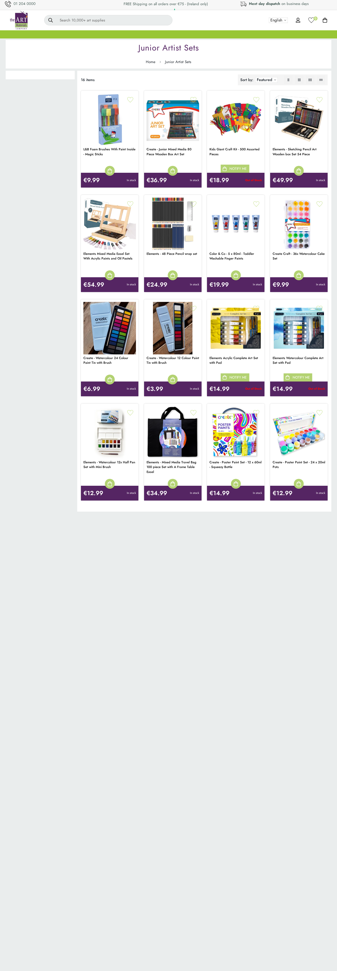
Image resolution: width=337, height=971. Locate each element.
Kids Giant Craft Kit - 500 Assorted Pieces (234, 151)
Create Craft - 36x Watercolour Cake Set (299, 256)
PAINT (73, 34)
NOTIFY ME (238, 168)
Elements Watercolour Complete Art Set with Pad (298, 360)
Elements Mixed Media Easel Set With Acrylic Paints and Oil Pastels (107, 256)
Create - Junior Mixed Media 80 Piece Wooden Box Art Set (169, 151)
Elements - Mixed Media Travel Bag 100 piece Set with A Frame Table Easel (171, 467)
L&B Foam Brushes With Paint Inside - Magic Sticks (109, 151)
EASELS (123, 34)
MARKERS (195, 34)
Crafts (307, 34)
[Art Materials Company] (18, 20)
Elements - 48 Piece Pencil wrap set (172, 253)
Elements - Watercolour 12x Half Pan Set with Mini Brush (109, 464)
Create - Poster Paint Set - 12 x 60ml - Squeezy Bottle (235, 464)
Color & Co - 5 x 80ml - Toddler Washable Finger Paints (231, 256)
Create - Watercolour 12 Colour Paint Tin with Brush (173, 360)
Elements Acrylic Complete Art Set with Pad (233, 360)
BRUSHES (97, 34)
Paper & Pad (280, 34)
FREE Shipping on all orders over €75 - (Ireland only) (166, 3)
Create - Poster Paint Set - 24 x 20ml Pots (299, 464)
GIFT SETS (22, 34)
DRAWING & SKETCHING (236, 34)
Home (150, 62)
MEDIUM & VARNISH (158, 34)
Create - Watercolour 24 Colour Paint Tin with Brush (105, 360)
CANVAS (49, 34)
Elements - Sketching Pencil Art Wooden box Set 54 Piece (295, 151)
